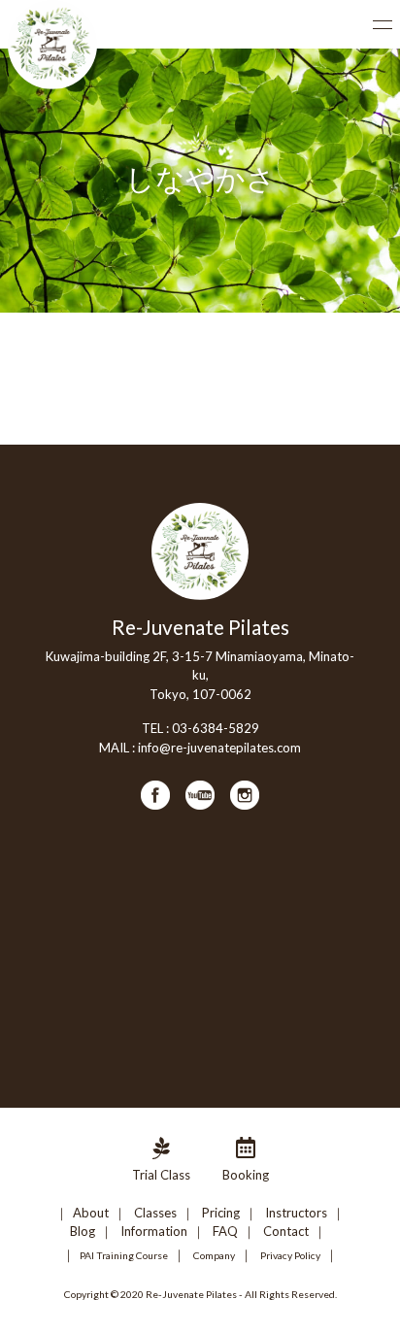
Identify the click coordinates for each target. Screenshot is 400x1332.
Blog (82, 1231)
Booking (245, 1174)
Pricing (221, 1212)
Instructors (296, 1212)
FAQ (225, 1231)
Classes (155, 1212)
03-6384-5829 (215, 728)
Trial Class (161, 1174)
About (91, 1212)
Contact (286, 1231)
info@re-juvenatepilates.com (219, 747)
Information (153, 1231)
